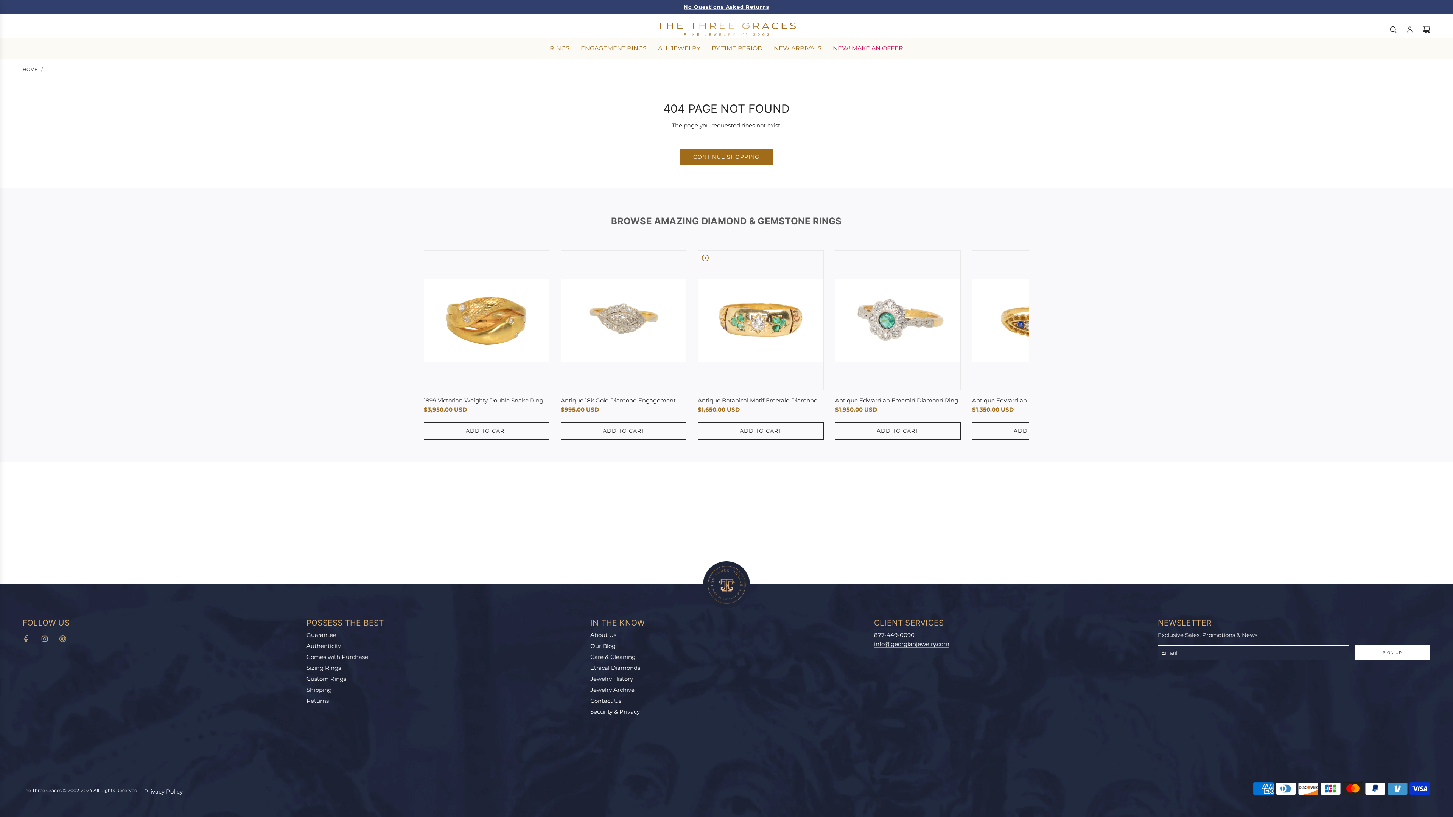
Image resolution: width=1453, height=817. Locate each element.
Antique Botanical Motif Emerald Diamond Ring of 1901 (758, 401)
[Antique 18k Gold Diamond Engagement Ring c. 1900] (623, 320)
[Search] (1393, 29)
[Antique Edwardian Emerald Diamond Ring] (897, 320)
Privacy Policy (163, 791)
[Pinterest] (62, 639)
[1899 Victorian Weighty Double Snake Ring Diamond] (486, 320)
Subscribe (1351, 741)
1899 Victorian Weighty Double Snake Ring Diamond (483, 401)
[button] (437, 345)
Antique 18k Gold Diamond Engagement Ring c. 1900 (618, 401)
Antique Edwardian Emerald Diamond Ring (896, 400)
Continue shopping (726, 157)
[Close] (1431, 586)
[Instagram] (44, 639)
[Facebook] (26, 639)
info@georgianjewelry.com (911, 644)
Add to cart (487, 430)
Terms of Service (1343, 772)
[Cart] (1426, 29)
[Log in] (1410, 29)
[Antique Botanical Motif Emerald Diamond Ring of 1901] (760, 320)
